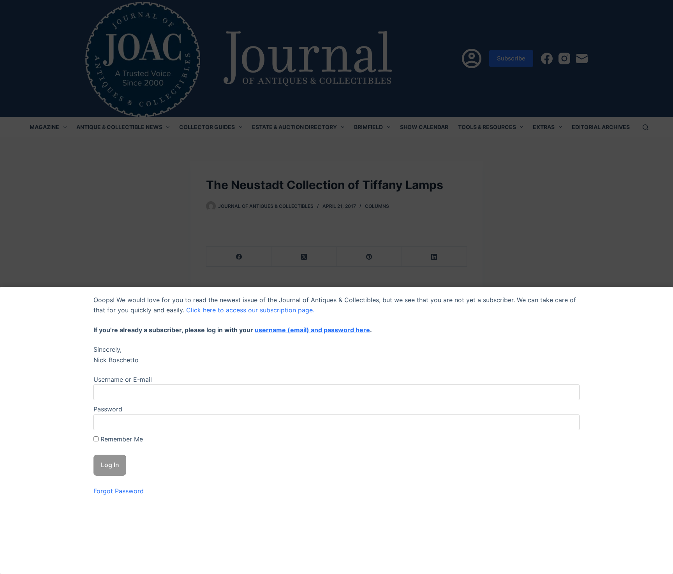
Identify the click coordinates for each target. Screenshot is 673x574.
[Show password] (567, 422)
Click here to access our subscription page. (249, 310)
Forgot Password (118, 491)
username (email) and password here (312, 330)
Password (107, 409)
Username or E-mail (122, 379)
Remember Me (121, 439)
